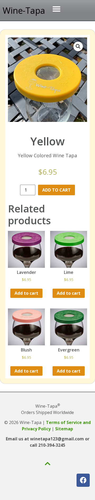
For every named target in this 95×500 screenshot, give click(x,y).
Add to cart (56, 190)
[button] (56, 9)
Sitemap (64, 429)
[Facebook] (83, 480)
